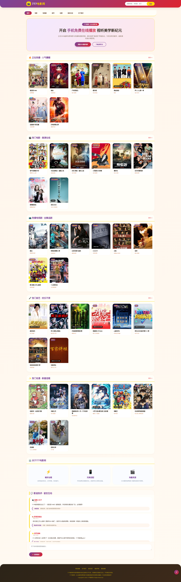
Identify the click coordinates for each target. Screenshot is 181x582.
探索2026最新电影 (83, 44)
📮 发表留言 (35, 554)
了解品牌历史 (99, 44)
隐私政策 (103, 568)
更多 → (150, 57)
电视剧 (45, 13)
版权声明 (97, 568)
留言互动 (70, 13)
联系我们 (90, 568)
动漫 (61, 13)
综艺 (53, 13)
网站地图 (77, 568)
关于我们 (81, 13)
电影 (36, 13)
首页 (28, 13)
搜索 (150, 4)
